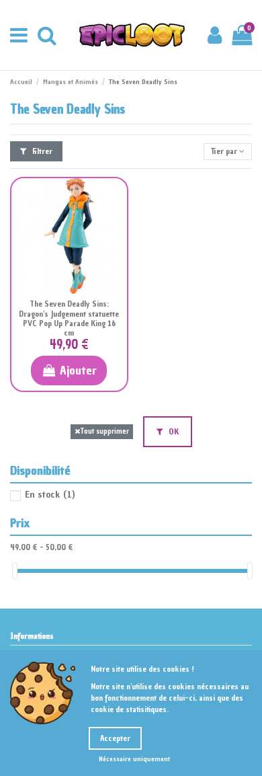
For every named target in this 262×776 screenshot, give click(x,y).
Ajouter (78, 370)
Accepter (115, 738)
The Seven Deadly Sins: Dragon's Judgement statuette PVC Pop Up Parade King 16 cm (69, 318)
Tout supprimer (104, 431)
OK (173, 431)
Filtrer (41, 151)
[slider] (14, 570)
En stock (50, 494)
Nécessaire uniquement (134, 758)
